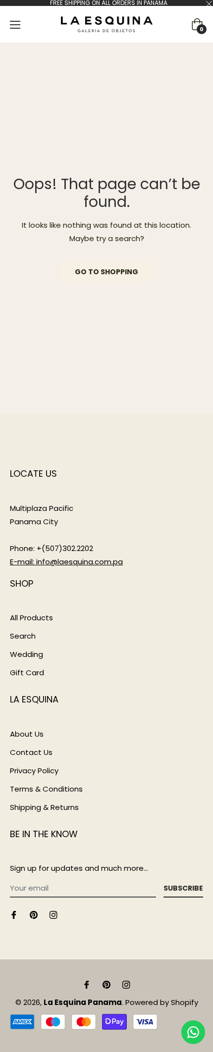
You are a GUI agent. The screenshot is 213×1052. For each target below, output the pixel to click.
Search (23, 636)
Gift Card (27, 672)
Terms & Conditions (46, 789)
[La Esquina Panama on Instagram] (53, 914)
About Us (27, 734)
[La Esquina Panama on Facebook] (14, 914)
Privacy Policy (34, 770)
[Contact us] (193, 1032)
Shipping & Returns (44, 807)
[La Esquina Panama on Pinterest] (34, 914)
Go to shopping (106, 272)
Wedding (26, 654)
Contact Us (31, 752)
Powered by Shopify (161, 1002)
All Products (31, 617)
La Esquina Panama (83, 1002)
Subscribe (183, 888)
